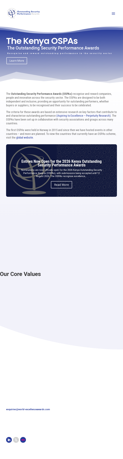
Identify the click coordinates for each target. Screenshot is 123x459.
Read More (61, 185)
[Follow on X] (16, 440)
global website (24, 137)
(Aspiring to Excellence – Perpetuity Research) (83, 115)
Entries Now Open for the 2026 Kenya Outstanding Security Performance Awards (61, 163)
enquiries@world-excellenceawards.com (28, 409)
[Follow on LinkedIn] (9, 440)
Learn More (16, 60)
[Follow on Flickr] (23, 440)
